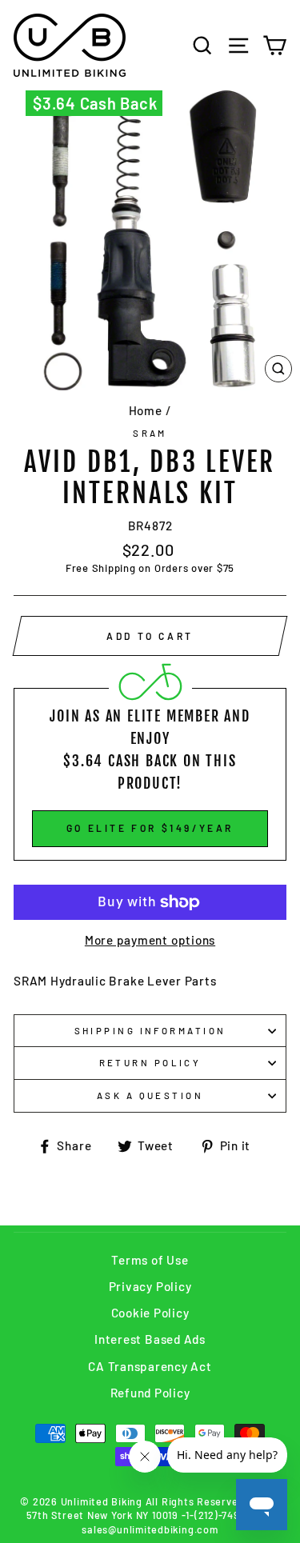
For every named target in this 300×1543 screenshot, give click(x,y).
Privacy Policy (150, 1286)
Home (145, 410)
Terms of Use (149, 1260)
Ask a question (150, 1095)
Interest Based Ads (150, 1339)
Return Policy (150, 1062)
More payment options (150, 940)
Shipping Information (150, 1030)
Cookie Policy (150, 1312)
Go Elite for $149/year (150, 827)
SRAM (150, 433)
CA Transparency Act (150, 1366)
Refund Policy (150, 1392)
